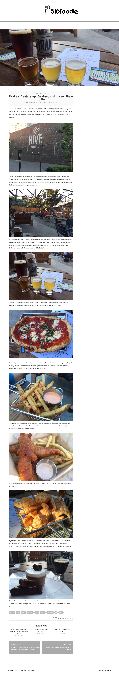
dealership (30, 612)
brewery (23, 612)
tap (56, 612)
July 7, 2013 (62, 633)
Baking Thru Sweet (31, 25)
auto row (12, 612)
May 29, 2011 (18, 635)
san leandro (50, 612)
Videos (82, 25)
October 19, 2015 (30, 102)
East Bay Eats (41, 93)
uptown (61, 612)
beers (18, 612)
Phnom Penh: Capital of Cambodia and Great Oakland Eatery (18, 631)
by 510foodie (42, 102)
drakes (37, 612)
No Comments (52, 102)
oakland (43, 612)
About (90, 25)
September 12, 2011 (40, 633)
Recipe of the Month (48, 25)
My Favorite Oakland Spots (67, 25)
